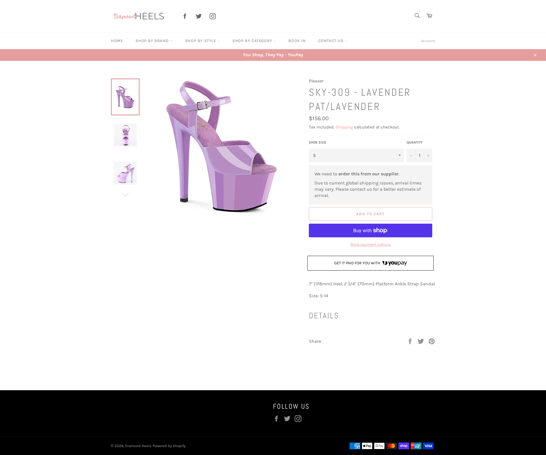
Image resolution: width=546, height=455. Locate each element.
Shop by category (252, 40)
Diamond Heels (138, 446)
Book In (296, 40)
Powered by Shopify (169, 446)
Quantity (415, 142)
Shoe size (317, 142)
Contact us (331, 40)
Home (117, 40)
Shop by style (201, 40)
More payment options (370, 244)
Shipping (344, 127)
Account (428, 41)
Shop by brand (152, 40)
